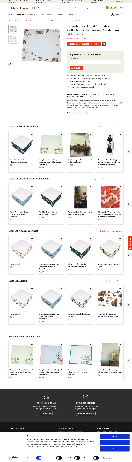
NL (111, 1)
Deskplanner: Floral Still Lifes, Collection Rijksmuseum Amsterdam (60, 21)
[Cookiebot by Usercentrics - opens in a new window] (13, 458)
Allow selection (114, 443)
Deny (115, 449)
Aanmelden (76, 68)
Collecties (31, 14)
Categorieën (19, 21)
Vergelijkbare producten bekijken (83, 44)
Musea (42, 14)
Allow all (115, 437)
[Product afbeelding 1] (13, 28)
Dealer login (119, 2)
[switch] (59, 458)
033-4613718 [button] (46, 413)
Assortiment (20, 14)
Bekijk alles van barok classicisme (110, 127)
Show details (107, 458)
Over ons (50, 14)
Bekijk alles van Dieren (114, 281)
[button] (122, 14)
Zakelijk (61, 14)
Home (10, 14)
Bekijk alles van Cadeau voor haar (110, 231)
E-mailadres (74, 59)
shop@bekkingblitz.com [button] (85, 413)
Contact (70, 14)
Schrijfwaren (30, 21)
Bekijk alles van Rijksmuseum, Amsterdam (107, 179)
